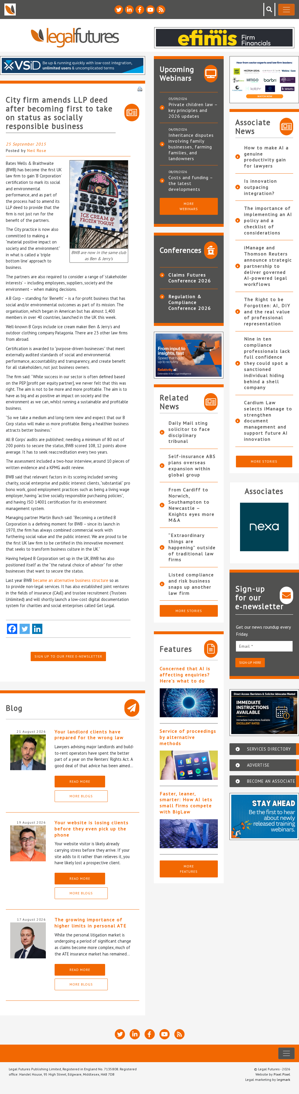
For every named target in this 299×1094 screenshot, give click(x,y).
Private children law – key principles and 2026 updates (193, 110)
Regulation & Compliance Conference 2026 (189, 302)
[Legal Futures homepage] (74, 37)
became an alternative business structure (70, 580)
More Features (189, 869)
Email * (246, 646)
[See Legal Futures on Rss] (161, 9)
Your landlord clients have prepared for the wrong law (89, 735)
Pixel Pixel (282, 1074)
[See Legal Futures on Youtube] (150, 9)
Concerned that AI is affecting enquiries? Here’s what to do (185, 675)
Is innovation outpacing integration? (260, 187)
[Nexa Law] (264, 527)
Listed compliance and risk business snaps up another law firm (191, 584)
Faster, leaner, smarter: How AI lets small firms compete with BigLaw (186, 803)
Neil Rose (36, 150)
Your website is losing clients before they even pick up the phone (92, 829)
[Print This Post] (140, 88)
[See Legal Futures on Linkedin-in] (129, 9)
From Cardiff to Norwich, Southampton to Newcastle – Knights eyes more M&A (191, 505)
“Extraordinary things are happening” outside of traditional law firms (192, 547)
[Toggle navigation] (286, 9)
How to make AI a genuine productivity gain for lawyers (266, 157)
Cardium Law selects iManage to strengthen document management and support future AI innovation (268, 421)
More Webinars (189, 206)
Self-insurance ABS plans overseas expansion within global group (192, 465)
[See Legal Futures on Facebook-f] (139, 9)
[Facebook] (12, 629)
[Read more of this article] (189, 702)
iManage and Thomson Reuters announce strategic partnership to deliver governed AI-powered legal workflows (268, 266)
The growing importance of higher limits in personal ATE (91, 923)
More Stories (188, 611)
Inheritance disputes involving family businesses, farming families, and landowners (191, 146)
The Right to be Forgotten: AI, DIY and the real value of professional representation (267, 311)
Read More (79, 781)
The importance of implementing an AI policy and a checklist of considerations (268, 220)
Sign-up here (250, 662)
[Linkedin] (37, 629)
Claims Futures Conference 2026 (189, 278)
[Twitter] (24, 629)
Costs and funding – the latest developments (190, 183)
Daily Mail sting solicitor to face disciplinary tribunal (189, 432)
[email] (264, 646)
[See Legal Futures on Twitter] (118, 9)
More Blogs (81, 796)
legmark (283, 1079)
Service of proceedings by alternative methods (188, 737)
